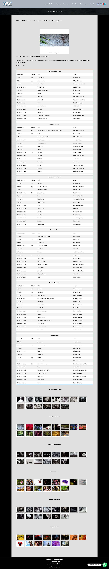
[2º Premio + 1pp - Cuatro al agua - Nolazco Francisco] (29, 537)
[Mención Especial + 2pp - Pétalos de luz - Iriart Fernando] (47, 454)
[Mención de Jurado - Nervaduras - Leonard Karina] (47, 406)
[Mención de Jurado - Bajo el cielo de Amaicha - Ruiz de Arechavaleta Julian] (29, 543)
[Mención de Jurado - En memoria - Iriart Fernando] (82, 482)
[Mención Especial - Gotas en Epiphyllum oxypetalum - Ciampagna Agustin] (47, 509)
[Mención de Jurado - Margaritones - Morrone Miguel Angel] (47, 488)
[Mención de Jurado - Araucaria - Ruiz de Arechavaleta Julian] (47, 543)
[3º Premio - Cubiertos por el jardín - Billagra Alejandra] (38, 427)
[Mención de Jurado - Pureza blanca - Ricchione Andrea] (65, 516)
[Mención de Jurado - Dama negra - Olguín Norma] (65, 461)
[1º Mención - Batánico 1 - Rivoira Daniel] (56, 537)
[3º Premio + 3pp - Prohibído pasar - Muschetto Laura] (38, 509)
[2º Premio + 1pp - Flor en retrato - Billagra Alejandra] (29, 399)
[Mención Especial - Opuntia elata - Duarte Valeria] (47, 399)
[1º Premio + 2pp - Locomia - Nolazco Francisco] (20, 509)
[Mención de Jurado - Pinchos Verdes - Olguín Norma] (56, 488)
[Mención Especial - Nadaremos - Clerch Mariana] (47, 537)
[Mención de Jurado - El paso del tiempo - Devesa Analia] (82, 509)
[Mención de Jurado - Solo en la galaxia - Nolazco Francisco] (56, 516)
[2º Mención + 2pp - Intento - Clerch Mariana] (65, 537)
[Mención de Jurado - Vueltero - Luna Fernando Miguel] (56, 433)
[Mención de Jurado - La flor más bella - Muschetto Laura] (38, 543)
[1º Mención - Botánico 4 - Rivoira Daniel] (56, 509)
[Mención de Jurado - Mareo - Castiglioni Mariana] (47, 433)
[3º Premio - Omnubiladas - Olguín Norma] (38, 482)
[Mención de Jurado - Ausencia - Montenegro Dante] (29, 461)
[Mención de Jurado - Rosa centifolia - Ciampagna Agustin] (29, 516)
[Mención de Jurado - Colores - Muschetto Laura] (65, 543)
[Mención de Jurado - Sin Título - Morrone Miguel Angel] (47, 461)
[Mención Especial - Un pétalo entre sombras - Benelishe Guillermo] (47, 427)
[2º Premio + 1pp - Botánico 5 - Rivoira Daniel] (29, 509)
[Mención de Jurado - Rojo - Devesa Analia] (20, 543)
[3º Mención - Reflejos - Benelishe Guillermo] (73, 427)
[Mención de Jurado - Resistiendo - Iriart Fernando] (38, 461)
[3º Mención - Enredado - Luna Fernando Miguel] (73, 399)
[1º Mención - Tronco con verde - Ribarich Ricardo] (56, 427)
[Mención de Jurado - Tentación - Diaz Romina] (38, 433)
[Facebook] (98, 4)
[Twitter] (105, 4)
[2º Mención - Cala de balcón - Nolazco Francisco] (65, 509)
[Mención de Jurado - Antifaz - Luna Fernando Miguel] (20, 406)
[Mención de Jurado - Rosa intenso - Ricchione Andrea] (56, 543)
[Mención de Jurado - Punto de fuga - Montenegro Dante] (20, 461)
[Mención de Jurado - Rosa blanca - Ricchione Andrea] (47, 516)
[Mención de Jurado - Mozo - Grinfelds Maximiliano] (82, 454)
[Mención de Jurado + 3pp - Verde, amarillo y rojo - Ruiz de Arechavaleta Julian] (82, 537)
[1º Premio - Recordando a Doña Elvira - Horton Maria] (20, 482)
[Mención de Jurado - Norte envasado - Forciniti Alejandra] (29, 406)
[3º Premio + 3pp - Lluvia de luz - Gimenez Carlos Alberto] (38, 399)
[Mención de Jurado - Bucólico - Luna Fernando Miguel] (20, 433)
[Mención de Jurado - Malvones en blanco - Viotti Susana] (65, 406)
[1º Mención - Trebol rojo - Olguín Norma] (56, 482)
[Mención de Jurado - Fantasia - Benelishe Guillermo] (38, 406)
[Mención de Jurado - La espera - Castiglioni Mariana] (65, 433)
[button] (104, 564)
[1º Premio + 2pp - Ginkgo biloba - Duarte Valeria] (20, 399)
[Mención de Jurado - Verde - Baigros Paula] (65, 488)
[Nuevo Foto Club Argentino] (7, 4)
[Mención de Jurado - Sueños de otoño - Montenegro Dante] (20, 488)
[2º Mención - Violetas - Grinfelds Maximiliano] (65, 482)
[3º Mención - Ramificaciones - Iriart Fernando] (73, 454)
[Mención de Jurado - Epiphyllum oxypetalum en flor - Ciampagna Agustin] (38, 516)
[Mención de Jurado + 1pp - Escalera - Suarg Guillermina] (82, 427)
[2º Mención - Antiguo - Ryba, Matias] (65, 399)
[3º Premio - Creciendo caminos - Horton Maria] (38, 454)
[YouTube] (103, 4)
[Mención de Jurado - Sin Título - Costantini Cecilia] (29, 433)
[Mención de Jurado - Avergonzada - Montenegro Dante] (38, 488)
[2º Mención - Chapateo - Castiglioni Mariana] (65, 427)
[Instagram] (101, 4)
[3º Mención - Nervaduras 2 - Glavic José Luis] (73, 537)
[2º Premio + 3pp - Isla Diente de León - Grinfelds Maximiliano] (29, 454)
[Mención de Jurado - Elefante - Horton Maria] (56, 461)
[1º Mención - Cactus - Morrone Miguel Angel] (56, 454)
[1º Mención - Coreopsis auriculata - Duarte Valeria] (56, 399)
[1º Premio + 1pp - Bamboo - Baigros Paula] (20, 454)
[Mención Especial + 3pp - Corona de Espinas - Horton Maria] (47, 482)
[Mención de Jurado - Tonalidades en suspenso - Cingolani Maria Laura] (56, 406)
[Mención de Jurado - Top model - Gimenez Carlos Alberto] (82, 399)
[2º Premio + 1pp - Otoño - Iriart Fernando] (29, 482)
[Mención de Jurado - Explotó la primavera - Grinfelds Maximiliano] (29, 488)
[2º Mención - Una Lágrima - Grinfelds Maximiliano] (65, 454)
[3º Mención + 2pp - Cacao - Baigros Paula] (73, 482)
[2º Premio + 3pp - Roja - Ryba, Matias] (29, 427)
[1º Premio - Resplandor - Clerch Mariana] (20, 537)
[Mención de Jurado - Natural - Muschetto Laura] (20, 516)
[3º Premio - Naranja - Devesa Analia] (38, 537)
